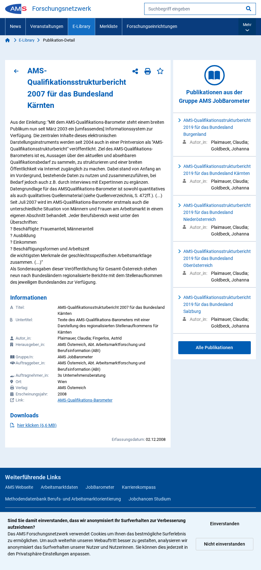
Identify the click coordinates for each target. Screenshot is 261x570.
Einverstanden (224, 523)
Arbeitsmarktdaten (59, 487)
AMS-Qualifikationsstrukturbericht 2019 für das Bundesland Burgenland (217, 127)
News (15, 26)
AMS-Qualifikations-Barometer (85, 400)
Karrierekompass (139, 487)
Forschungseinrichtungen (152, 26)
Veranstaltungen (46, 26)
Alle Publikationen (214, 347)
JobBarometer (100, 487)
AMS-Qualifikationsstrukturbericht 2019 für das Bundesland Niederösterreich (217, 212)
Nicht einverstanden (224, 544)
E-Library (81, 26)
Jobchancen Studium (150, 498)
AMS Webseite (19, 487)
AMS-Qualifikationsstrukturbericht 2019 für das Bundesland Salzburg (217, 304)
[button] (247, 26)
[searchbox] (200, 9)
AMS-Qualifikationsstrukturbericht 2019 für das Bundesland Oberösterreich (217, 258)
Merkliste (108, 26)
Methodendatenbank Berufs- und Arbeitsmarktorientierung (63, 498)
